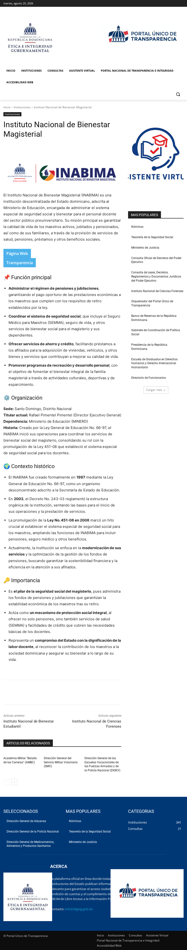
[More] (83, 148)
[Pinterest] (60, 148)
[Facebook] (38, 148)
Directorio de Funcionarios (148, 377)
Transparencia (19, 262)
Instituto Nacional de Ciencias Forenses (157, 291)
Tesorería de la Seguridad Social (152, 237)
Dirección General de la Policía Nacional (33, 831)
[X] (49, 148)
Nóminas (137, 226)
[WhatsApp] (71, 148)
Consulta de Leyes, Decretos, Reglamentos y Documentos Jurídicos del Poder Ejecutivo (156, 276)
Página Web (17, 253)
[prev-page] (6, 782)
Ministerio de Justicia (145, 247)
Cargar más (154, 390)
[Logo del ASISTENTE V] (156, 156)
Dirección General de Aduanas (26, 821)
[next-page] (14, 782)
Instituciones (22, 107)
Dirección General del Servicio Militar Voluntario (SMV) (61, 762)
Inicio (6, 107)
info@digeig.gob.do (79, 909)
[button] (178, 94)
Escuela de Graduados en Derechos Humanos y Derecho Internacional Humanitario (154, 363)
